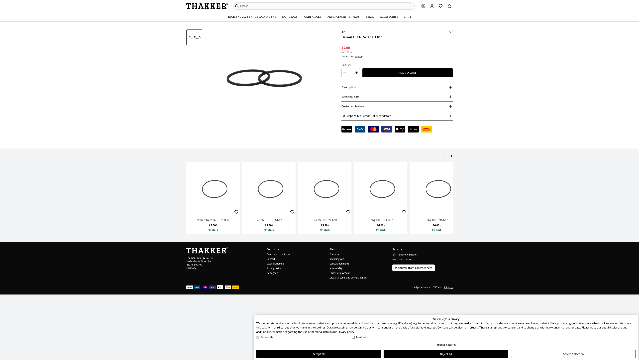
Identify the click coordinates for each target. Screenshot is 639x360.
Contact (271, 258)
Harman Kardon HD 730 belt (213, 220)
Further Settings (446, 344)
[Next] (451, 156)
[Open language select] (423, 6)
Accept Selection (573, 354)
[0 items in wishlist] (440, 6)
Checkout (334, 254)
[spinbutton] (351, 72)
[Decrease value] (345, 72)
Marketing (362, 337)
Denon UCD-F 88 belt (268, 220)
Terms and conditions (278, 254)
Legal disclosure (612, 327)
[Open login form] (432, 6)
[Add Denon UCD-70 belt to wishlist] (348, 212)
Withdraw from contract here (413, 268)
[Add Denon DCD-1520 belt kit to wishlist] (451, 31)
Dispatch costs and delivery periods (348, 277)
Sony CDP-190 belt (381, 220)
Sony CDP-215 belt (436, 220)
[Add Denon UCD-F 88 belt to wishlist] (292, 212)
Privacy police (274, 268)
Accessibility (335, 268)
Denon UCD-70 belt (325, 220)
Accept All (319, 354)
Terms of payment (339, 272)
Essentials (267, 337)
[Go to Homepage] (207, 6)
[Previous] (444, 156)
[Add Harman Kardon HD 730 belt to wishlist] (236, 212)
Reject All (446, 354)
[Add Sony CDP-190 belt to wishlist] (404, 212)
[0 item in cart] (449, 6)
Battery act (273, 272)
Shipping (359, 56)
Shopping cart (336, 258)
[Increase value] (357, 72)
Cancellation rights (339, 263)
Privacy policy (345, 332)
